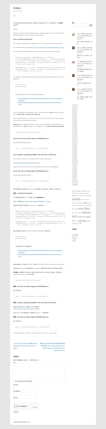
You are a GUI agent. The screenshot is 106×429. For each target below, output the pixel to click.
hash (77, 193)
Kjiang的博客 (75, 234)
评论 (15, 362)
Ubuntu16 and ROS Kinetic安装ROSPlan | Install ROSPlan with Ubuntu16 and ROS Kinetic (25, 346)
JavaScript (75, 195)
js (78, 195)
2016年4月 (74, 153)
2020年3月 (74, 119)
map (76, 205)
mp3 (73, 208)
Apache (74, 191)
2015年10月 (75, 162)
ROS (29, 333)
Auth (78, 191)
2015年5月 (74, 172)
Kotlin (84, 195)
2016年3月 (74, 155)
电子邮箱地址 (17, 391)
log (88, 202)
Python (88, 216)
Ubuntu (33, 333)
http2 (86, 193)
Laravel (76, 198)
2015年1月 (74, 178)
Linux (85, 202)
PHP (74, 216)
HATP (32, 33)
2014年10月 (75, 184)
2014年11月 (75, 182)
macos (73, 205)
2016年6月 (74, 149)
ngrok (73, 212)
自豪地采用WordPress (25, 422)
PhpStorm (81, 217)
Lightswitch (80, 202)
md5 (84, 205)
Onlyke (17, 7)
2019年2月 (74, 125)
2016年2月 (74, 157)
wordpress (75, 223)
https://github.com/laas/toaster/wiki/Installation (26, 163)
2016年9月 (74, 145)
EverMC (74, 240)
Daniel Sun (79, 47)
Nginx (87, 208)
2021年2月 (74, 107)
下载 (80, 223)
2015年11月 (75, 160)
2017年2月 (74, 135)
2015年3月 (74, 176)
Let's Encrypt (86, 199)
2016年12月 (75, 139)
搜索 (73, 22)
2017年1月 (74, 137)
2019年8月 (74, 123)
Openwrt (86, 212)
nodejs (79, 212)
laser (82, 199)
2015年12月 (75, 158)
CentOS (85, 191)
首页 (14, 16)
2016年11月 (75, 141)
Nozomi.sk (74, 236)
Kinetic (81, 195)
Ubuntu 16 (51, 333)
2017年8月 (74, 133)
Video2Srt (74, 238)
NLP (76, 212)
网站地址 (15, 397)
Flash (73, 193)
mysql (80, 208)
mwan (76, 208)
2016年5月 (74, 151)
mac (91, 202)
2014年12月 (75, 180)
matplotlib (80, 205)
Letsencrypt (74, 202)
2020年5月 (74, 115)
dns (89, 191)
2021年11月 (75, 105)
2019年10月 (75, 121)
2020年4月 (74, 117)
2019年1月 (74, 127)
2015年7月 (74, 168)
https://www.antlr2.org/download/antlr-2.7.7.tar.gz (50, 47)
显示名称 (16, 385)
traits (77, 221)
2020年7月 (74, 111)
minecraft (88, 205)
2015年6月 (74, 170)
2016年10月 (75, 143)
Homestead (81, 193)
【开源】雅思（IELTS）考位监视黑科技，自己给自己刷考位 (85, 35)
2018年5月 (74, 129)
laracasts (88, 195)
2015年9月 (74, 164)
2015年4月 (74, 174)
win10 (88, 221)
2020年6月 (74, 113)
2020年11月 (75, 109)
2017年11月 (75, 131)
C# (81, 191)
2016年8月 (74, 147)
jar (88, 193)
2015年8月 (74, 166)
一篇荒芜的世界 (16, 422)
